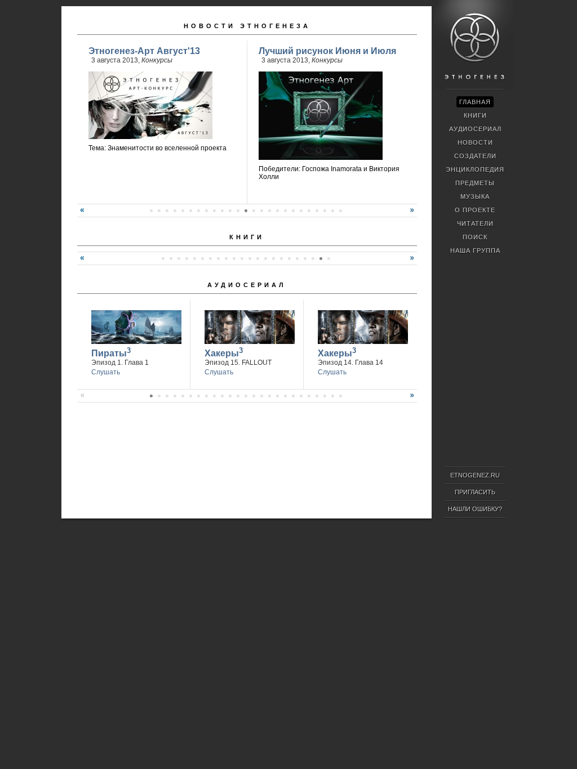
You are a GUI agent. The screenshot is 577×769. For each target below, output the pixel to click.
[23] (277, 210)
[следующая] (413, 214)
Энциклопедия (475, 169)
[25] (293, 210)
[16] (222, 210)
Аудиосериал (246, 284)
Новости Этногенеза (247, 26)
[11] (182, 210)
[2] (170, 258)
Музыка (475, 196)
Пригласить (475, 492)
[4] (186, 258)
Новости (475, 142)
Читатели (475, 223)
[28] (316, 210)
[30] (332, 210)
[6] (202, 258)
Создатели (475, 156)
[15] (214, 210)
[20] (253, 210)
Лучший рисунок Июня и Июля (327, 51)
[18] (237, 210)
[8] (159, 210)
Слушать (105, 372)
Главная (475, 102)
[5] (194, 258)
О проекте (475, 210)
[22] (269, 210)
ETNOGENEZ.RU (475, 475)
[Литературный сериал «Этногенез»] (474, 88)
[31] (340, 210)
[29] (324, 210)
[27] (308, 210)
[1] (163, 258)
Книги (246, 237)
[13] (198, 210)
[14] (206, 210)
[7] (151, 210)
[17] (230, 210)
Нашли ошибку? (475, 509)
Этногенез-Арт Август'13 (144, 51)
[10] (174, 210)
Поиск (475, 237)
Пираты (111, 352)
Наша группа (475, 250)
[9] (166, 210)
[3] (178, 258)
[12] (190, 210)
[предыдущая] (80, 214)
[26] (301, 210)
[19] (245, 210)
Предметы (475, 183)
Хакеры (224, 352)
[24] (285, 210)
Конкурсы (156, 60)
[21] (261, 210)
